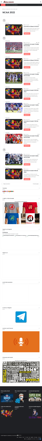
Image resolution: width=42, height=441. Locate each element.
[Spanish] (9, 191)
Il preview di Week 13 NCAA (31, 60)
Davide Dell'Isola (27, 42)
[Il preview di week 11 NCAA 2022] (13, 124)
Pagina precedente (6, 183)
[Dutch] (7, 191)
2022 (12, 9)
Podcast (20, 437)
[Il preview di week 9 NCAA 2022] (13, 174)
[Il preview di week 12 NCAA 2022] (13, 93)
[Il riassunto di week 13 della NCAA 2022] (13, 48)
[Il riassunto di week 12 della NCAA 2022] (13, 78)
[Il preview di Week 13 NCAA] (13, 63)
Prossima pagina (36, 183)
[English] (3, 191)
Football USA (8, 9)
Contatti (39, 437)
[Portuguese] (10, 191)
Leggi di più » (27, 33)
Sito (29, 437)
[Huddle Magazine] (8, 2)
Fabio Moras (26, 58)
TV (25, 437)
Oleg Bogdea (26, 88)
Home (4, 9)
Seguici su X (5, 252)
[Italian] (13, 191)
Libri (23, 437)
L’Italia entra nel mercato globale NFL (12, 4)
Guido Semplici (27, 72)
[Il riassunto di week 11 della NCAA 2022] (13, 108)
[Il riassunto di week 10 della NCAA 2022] (13, 139)
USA (17, 437)
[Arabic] (11, 191)
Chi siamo (35, 437)
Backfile (32, 437)
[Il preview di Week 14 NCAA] (13, 29)
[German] (4, 191)
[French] (6, 191)
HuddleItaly (5, 232)
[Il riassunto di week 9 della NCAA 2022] (13, 159)
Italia (27, 437)
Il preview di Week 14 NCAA (31, 26)
